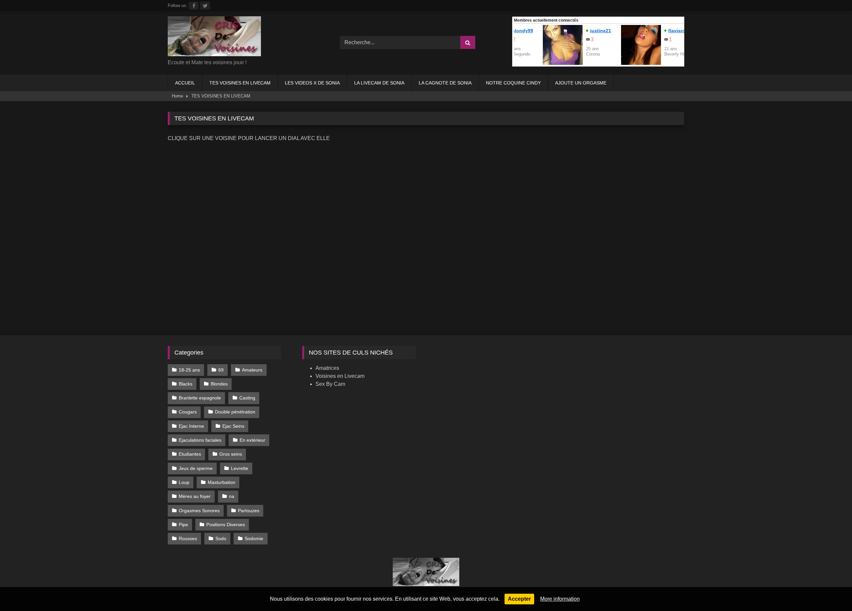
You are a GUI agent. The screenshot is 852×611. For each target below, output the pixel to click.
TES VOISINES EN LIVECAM (240, 82)
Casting (247, 397)
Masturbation (221, 482)
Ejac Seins (233, 426)
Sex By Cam (330, 384)
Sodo (220, 538)
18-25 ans (189, 370)
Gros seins (230, 454)
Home (177, 95)
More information (560, 599)
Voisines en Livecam (340, 376)
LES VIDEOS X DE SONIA (312, 82)
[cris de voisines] (214, 37)
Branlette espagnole (200, 397)
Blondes (219, 383)
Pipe (183, 524)
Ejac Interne (191, 426)
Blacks (185, 383)
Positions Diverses (225, 524)
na (231, 496)
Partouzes (248, 510)
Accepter (519, 599)
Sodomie (254, 538)
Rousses (188, 538)
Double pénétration (235, 411)
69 (221, 370)
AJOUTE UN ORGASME (580, 82)
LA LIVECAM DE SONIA (379, 82)
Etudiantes (190, 454)
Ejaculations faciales (200, 440)
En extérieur (252, 440)
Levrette (239, 468)
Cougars (188, 411)
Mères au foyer (195, 496)
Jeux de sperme (196, 468)
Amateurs (252, 370)
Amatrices (327, 368)
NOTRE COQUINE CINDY (513, 82)
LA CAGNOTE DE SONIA (445, 82)
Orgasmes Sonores (199, 510)
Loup (184, 482)
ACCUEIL (185, 82)
